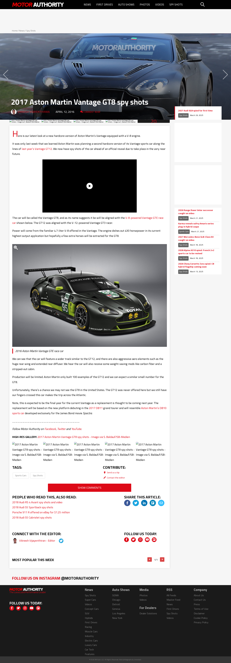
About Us (199, 595)
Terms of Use (201, 608)
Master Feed (173, 599)
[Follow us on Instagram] (140, 539)
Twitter (61, 428)
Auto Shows (126, 4)
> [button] (162, 559)
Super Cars (90, 599)
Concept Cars (92, 608)
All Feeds (171, 595)
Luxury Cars (91, 645)
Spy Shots (176, 4)
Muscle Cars (91, 631)
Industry (89, 636)
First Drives (104, 4)
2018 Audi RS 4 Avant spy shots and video (37, 502)
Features (89, 654)
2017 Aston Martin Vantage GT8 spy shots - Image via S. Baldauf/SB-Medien (84, 436)
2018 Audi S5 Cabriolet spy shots (32, 517)
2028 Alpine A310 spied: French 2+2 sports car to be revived (196, 252)
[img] (127, 503)
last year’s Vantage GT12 (37, 148)
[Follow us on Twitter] (133, 539)
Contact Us (200, 599)
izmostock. (138, 659)
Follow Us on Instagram (55, 578)
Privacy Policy (201, 622)
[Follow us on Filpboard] (154, 539)
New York (117, 618)
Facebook (50, 428)
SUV (87, 613)
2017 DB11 (96, 408)
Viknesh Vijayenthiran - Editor (37, 540)
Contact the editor (115, 477)
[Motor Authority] (38, 4)
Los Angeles (118, 613)
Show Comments (89, 487)
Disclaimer (199, 613)
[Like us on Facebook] (126, 539)
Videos (159, 4)
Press (197, 604)
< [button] (150, 559)
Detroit (116, 604)
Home (15, 31)
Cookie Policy (201, 618)
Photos (145, 4)
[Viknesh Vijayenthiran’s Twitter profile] (58, 540)
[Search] (210, 4)
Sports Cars (20, 475)
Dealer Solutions (148, 613)
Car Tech (89, 649)
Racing (88, 627)
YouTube (76, 428)
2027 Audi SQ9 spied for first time (195, 110)
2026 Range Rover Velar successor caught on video (195, 212)
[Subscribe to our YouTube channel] (147, 539)
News (87, 4)
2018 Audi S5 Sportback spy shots (32, 507)
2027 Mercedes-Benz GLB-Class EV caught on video (196, 238)
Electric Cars (91, 640)
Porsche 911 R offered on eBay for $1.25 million (41, 512)
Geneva (116, 608)
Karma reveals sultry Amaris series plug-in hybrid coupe (196, 225)
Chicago (116, 599)
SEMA (115, 595)
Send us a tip (112, 472)
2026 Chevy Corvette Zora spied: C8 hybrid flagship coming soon (196, 265)
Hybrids (89, 618)
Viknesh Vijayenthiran (34, 111)
